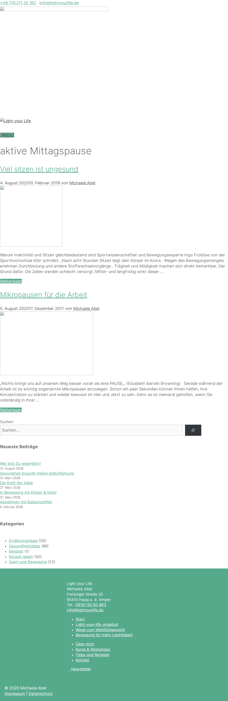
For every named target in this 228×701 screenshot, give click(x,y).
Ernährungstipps (23, 540)
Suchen (6, 422)
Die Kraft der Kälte (16, 483)
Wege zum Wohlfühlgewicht (100, 630)
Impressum (14, 693)
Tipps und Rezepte (92, 655)
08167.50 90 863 (90, 605)
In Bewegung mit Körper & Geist (28, 492)
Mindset (16, 551)
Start (80, 619)
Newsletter (81, 669)
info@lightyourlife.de (59, 2)
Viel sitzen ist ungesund (39, 169)
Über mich (85, 644)
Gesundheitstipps (24, 546)
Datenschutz (41, 693)
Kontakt (82, 660)
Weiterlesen (11, 281)
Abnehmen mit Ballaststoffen (26, 502)
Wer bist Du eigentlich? (20, 463)
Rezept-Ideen (21, 556)
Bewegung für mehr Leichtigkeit (104, 635)
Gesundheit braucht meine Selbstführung (37, 473)
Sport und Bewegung (28, 562)
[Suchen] (193, 430)
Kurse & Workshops (93, 649)
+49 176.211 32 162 (18, 2)
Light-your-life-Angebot (97, 624)
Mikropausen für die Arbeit (43, 294)
